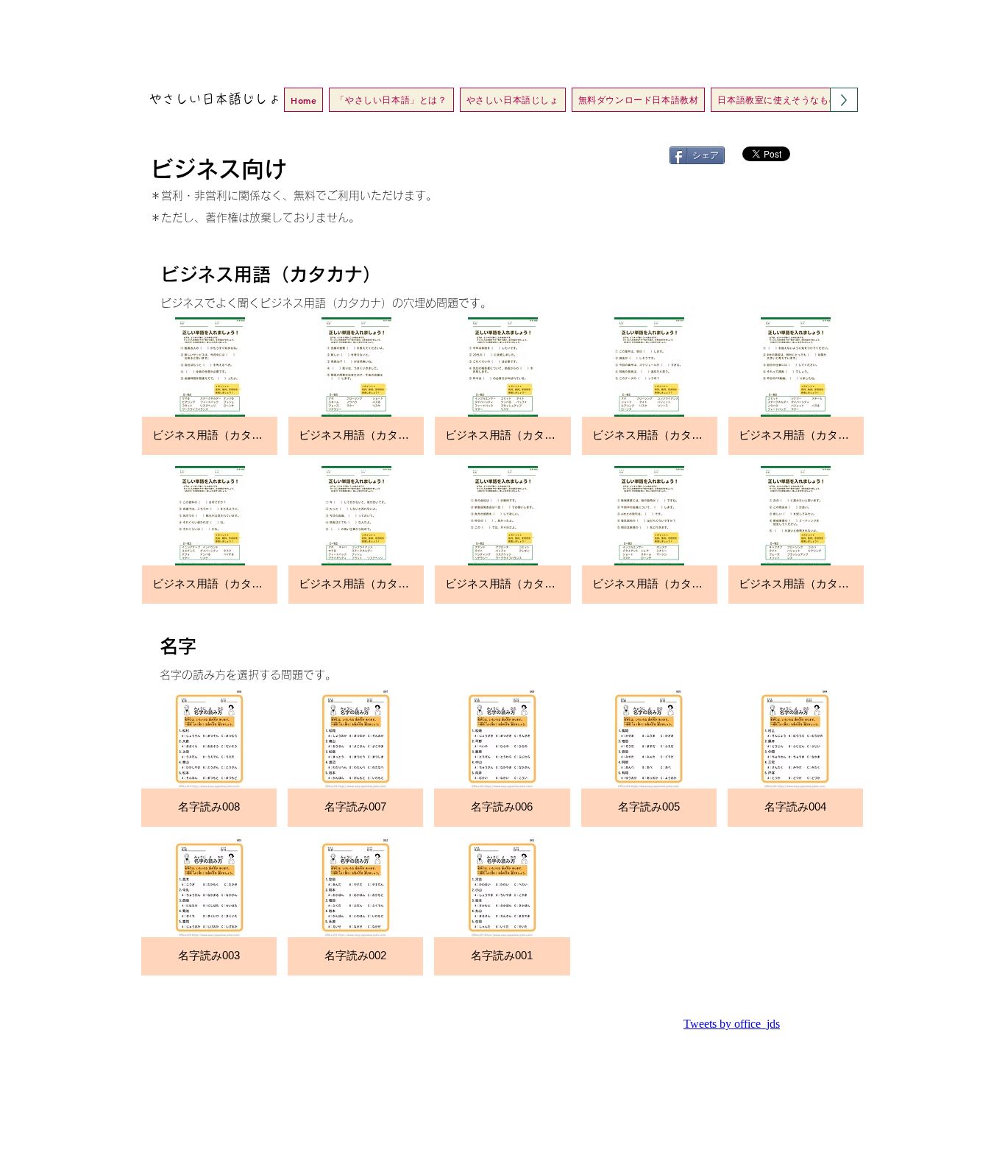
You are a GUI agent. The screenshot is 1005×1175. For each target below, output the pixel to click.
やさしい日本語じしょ (215, 98)
